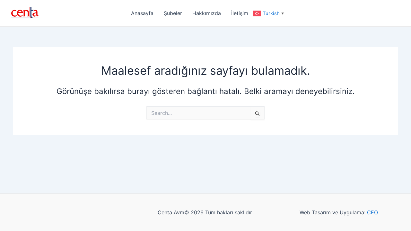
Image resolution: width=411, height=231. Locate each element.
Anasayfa (142, 13)
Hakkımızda (206, 13)
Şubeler (173, 13)
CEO (372, 212)
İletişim (239, 13)
